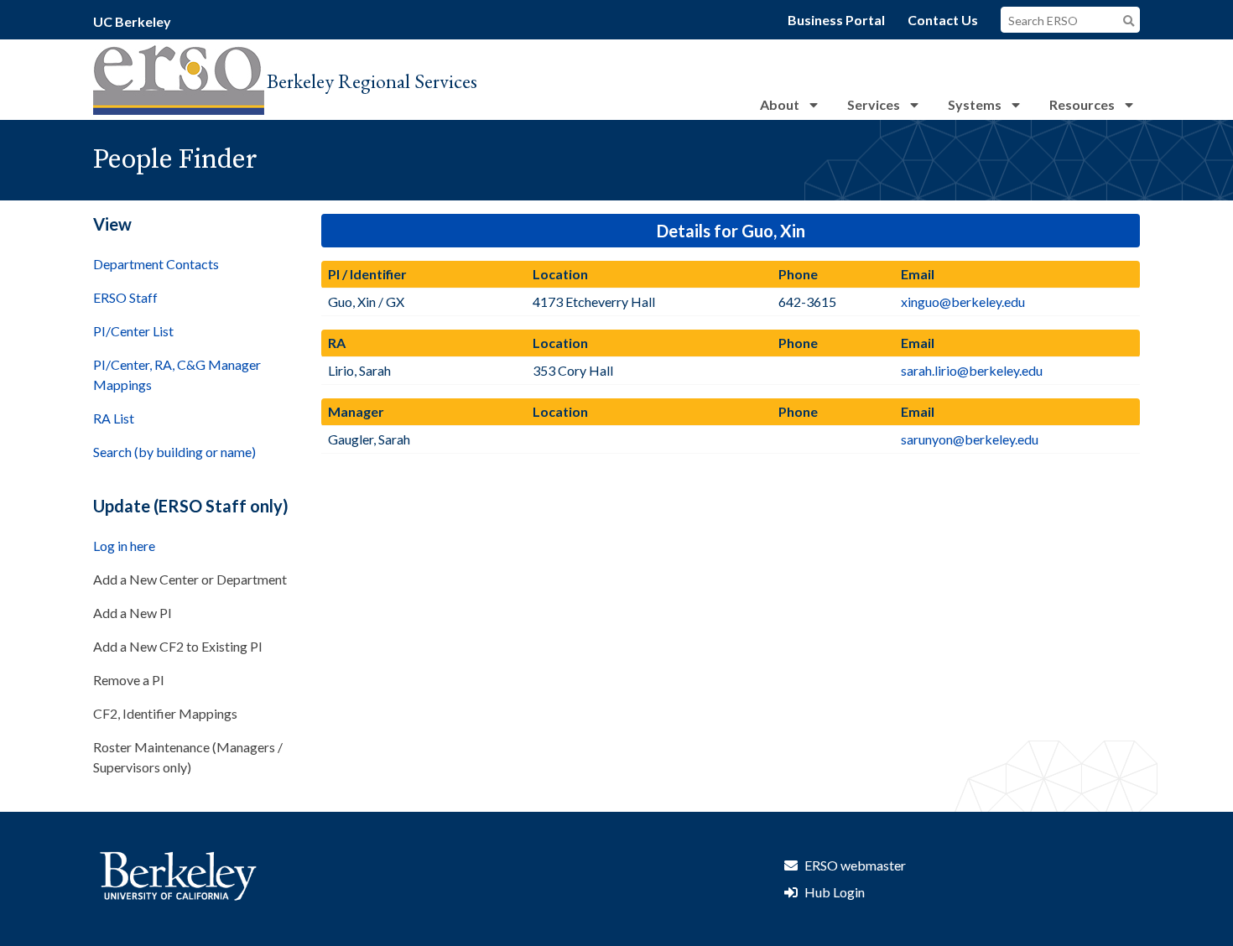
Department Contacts (156, 264)
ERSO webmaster (855, 865)
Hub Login (834, 892)
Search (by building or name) (174, 452)
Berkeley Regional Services (372, 81)
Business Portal (836, 20)
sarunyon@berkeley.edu (969, 439)
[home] (178, 109)
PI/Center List (133, 331)
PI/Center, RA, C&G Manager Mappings (177, 374)
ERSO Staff (125, 297)
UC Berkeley (132, 21)
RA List (113, 418)
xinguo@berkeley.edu (963, 301)
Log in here (124, 546)
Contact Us (943, 20)
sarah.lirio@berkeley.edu (972, 370)
